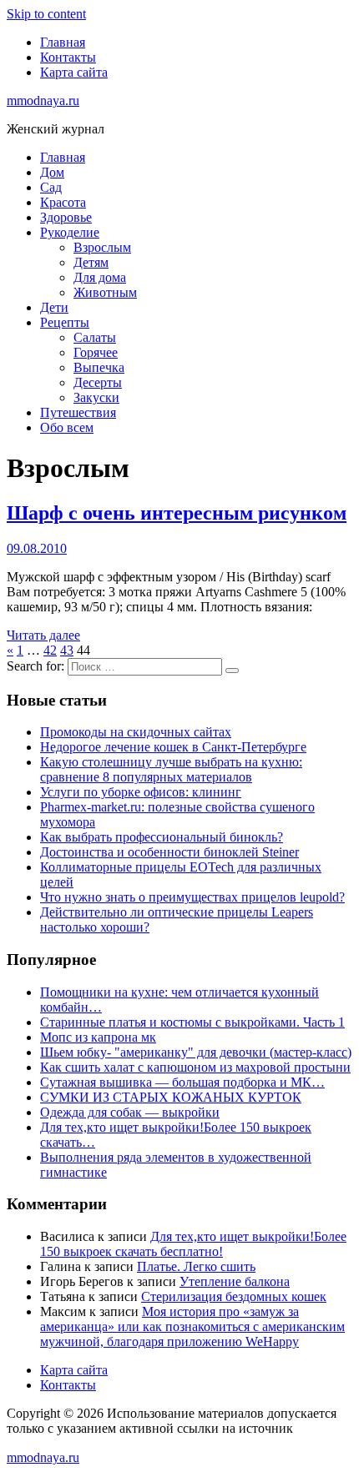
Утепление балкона (235, 1281)
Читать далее (43, 635)
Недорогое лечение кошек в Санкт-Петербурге (173, 747)
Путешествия (78, 412)
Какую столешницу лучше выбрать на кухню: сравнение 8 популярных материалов (171, 769)
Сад (51, 187)
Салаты (94, 337)
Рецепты (64, 322)
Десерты (97, 382)
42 (50, 650)
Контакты (68, 57)
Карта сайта (74, 72)
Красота (63, 202)
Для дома (99, 277)
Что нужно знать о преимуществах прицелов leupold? (192, 897)
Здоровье (66, 217)
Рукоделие (69, 232)
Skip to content (46, 14)
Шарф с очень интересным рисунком (176, 513)
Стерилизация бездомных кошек (233, 1296)
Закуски (96, 397)
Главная (62, 42)
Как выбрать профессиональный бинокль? (161, 837)
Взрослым (102, 247)
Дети (54, 307)
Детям (91, 262)
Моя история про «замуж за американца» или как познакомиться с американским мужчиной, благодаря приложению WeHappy (192, 1326)
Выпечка (98, 367)
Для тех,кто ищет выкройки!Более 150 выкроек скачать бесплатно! (193, 1243)
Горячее (95, 352)
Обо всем (67, 427)
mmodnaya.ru (43, 100)
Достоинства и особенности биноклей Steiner (169, 852)
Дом (52, 172)
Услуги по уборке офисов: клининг (140, 792)
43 (66, 650)
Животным (105, 292)
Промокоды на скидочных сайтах (135, 732)
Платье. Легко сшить (196, 1266)
